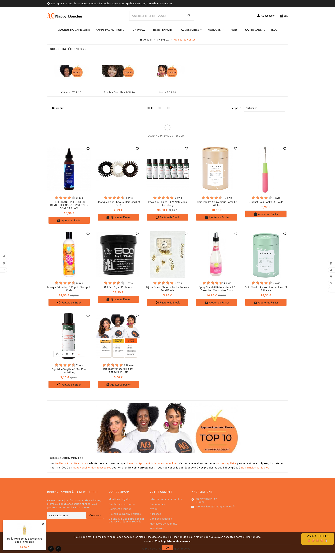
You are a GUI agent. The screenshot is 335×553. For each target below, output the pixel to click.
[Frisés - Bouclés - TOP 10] (119, 70)
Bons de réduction (161, 518)
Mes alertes (157, 528)
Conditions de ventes (122, 504)
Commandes (157, 504)
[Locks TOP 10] (167, 70)
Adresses (155, 513)
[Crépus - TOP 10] (71, 70)
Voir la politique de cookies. (173, 541)
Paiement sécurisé (120, 509)
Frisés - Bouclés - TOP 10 (119, 92)
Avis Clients (318, 535)
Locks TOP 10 (167, 92)
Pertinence (264, 108)
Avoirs (154, 509)
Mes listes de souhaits (163, 523)
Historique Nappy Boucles (125, 513)
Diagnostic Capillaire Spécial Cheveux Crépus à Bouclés (126, 520)
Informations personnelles (166, 499)
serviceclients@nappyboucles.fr (215, 506)
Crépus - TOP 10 (71, 92)
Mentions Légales (120, 499)
